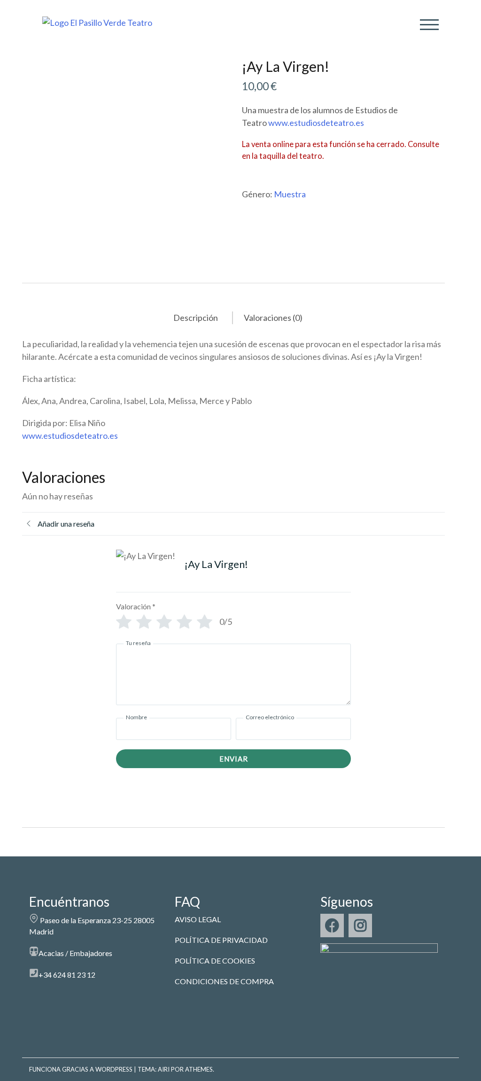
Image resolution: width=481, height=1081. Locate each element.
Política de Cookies (215, 960)
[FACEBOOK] (332, 925)
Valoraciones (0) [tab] (273, 317)
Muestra (290, 194)
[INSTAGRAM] (360, 925)
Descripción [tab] (195, 317)
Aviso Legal (198, 919)
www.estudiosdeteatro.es (316, 122)
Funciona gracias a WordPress (80, 1069)
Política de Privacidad (221, 939)
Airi (164, 1069)
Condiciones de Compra (224, 981)
